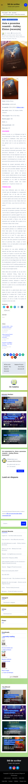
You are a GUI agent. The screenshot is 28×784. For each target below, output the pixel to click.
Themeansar (14, 775)
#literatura (22, 36)
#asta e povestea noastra (9, 35)
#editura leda (12, 36)
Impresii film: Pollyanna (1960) (10, 557)
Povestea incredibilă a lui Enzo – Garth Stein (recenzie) (7, 344)
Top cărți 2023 (5, 574)
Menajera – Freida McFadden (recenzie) (12, 591)
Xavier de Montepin (8, 672)
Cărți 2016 (4, 781)
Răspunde (20, 471)
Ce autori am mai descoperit (16, 740)
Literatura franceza (9, 744)
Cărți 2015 (21, 778)
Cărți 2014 (14, 778)
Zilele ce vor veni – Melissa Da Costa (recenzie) (13, 747)
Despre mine (23, 781)
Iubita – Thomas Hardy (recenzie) (10, 587)
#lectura (17, 36)
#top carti (14, 38)
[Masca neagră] (3, 664)
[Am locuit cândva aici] (3, 642)
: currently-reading (8, 636)
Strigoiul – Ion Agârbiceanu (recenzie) (12, 554)
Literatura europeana (9, 402)
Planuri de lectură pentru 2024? (10, 570)
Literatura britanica (13, 400)
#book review (19, 35)
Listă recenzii (7, 778)
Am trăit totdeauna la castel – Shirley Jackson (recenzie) (12, 438)
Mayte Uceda (6, 661)
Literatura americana (12, 19)
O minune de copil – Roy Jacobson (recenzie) (14, 578)
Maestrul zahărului (6, 659)
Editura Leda (20, 107)
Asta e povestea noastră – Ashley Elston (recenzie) (11, 26)
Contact (10, 781)
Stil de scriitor (13, 4)
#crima (7, 36)
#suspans (9, 38)
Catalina (8, 33)
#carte (3, 36)
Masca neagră (5, 670)
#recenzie (4, 38)
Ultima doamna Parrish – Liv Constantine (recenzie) (7, 336)
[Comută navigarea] (2, 5)
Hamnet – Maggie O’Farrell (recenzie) (11, 567)
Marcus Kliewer (7, 649)
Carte (4, 19)
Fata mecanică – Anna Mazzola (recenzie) (13, 539)
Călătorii (16, 781)
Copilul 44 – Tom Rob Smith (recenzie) (12, 535)
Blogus (21, 773)
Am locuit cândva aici (7, 647)
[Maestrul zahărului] (3, 653)
